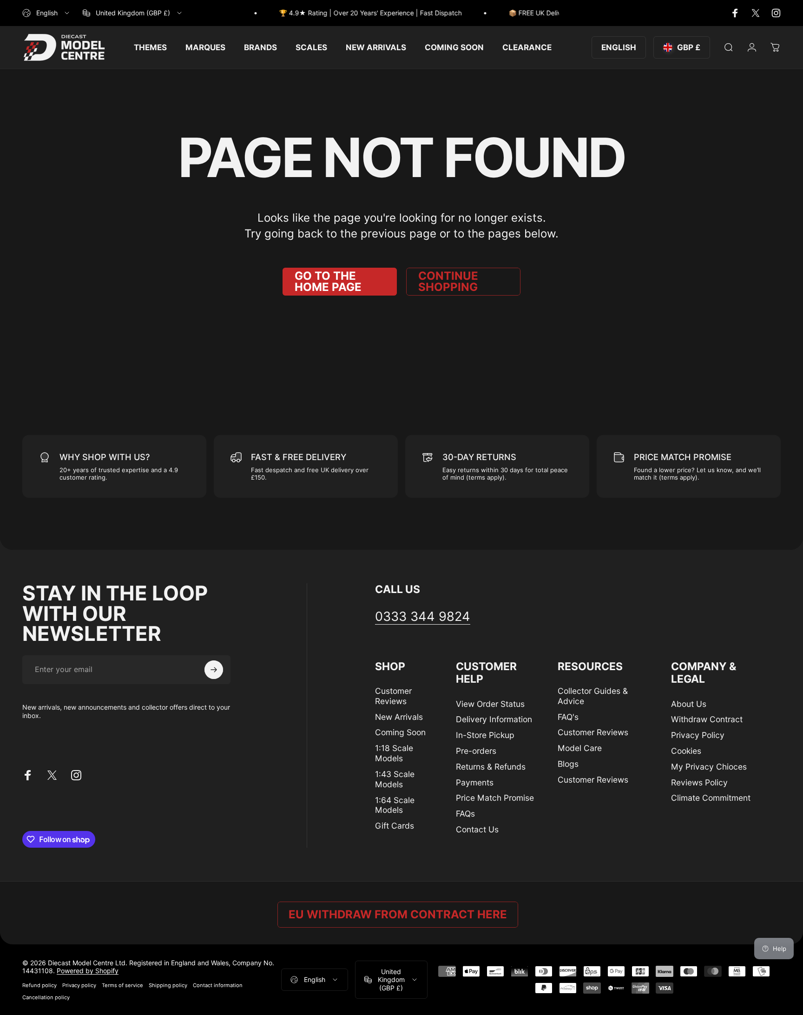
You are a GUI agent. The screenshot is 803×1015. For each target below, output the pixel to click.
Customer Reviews (393, 696)
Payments (475, 782)
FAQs (465, 813)
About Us (688, 704)
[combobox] (46, 13)
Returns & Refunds (491, 766)
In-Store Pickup (485, 735)
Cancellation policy (46, 997)
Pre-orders (476, 751)
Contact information (218, 985)
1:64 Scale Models (395, 805)
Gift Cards (394, 825)
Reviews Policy (699, 782)
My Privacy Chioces (709, 766)
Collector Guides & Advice (593, 696)
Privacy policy (79, 985)
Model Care (580, 748)
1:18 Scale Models (394, 753)
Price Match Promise (495, 798)
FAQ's (568, 717)
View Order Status (490, 704)
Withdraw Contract (707, 719)
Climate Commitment (710, 798)
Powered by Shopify (87, 971)
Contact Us (477, 829)
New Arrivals (399, 717)
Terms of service (122, 985)
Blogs (568, 764)
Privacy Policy (697, 735)
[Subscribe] (213, 669)
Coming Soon (400, 732)
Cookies (686, 751)
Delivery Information (494, 719)
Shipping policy (168, 985)
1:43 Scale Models (395, 779)
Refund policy (39, 985)
